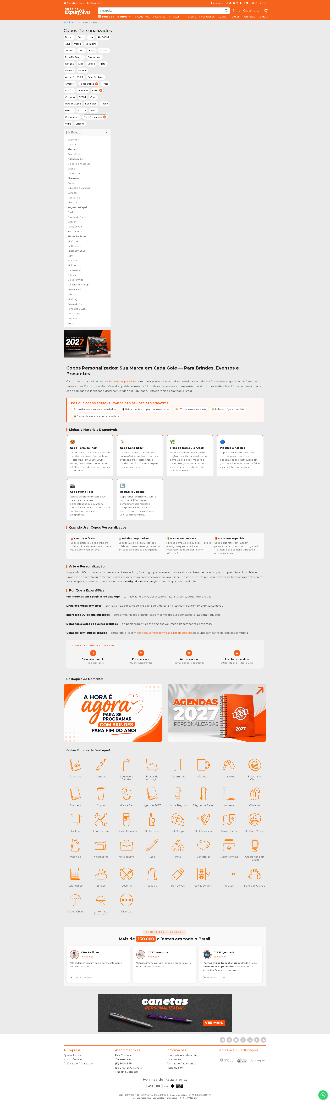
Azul (67, 44)
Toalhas (72, 212)
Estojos (72, 275)
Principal (68, 22)
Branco (69, 37)
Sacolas (72, 168)
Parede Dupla (73, 103)
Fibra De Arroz (96, 77)
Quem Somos (72, 1055)
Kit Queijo (73, 299)
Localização (173, 1059)
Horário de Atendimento (181, 1055)
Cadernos (73, 139)
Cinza (95, 90)
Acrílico (69, 90)
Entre (236, 10)
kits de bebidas (182, 632)
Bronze (82, 110)
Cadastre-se (251, 10)
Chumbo (70, 97)
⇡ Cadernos (141, 16)
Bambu (69, 110)
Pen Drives (74, 313)
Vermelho (91, 44)
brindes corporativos (122, 381)
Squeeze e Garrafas (79, 188)
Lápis (70, 255)
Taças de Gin (75, 226)
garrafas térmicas (159, 632)
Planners (72, 149)
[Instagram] (227, 3)
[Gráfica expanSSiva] (77, 11)
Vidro (68, 123)
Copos (222, 16)
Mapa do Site (174, 1067)
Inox (91, 37)
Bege (92, 50)
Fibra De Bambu (74, 57)
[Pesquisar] (226, 10)
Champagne (72, 117)
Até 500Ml (103, 37)
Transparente (86, 84)
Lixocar (72, 222)
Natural (82, 70)
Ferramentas (75, 231)
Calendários (74, 154)
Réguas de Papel (77, 207)
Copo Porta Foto (82, 491)
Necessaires (74, 270)
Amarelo (70, 84)
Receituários (206, 16)
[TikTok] (230, 3)
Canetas (72, 144)
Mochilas (72, 260)
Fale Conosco (123, 1055)
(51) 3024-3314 (124, 1063)
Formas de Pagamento (181, 1063)
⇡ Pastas (174, 16)
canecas (142, 632)
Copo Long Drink (132, 447)
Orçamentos (123, 1059)
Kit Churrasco (75, 241)
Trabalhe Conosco (126, 1071)
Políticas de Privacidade (78, 1063)
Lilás (80, 64)
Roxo (93, 110)
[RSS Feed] (241, 3)
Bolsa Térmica (75, 280)
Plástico (104, 50)
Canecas (72, 193)
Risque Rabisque (77, 236)
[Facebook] (257, 1040)
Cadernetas (74, 173)
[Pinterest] (237, 3)
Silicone (80, 123)
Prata (105, 84)
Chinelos (72, 202)
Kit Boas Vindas (76, 251)
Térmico (69, 50)
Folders (263, 16)
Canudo (69, 64)
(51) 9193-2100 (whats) (128, 1067)
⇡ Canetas (158, 16)
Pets (70, 323)
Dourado (83, 90)
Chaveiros (73, 178)
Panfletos (249, 16)
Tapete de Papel (77, 217)
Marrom (69, 70)
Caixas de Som (76, 304)
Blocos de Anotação (79, 164)
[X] (250, 1040)
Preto (81, 37)
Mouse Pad (74, 197)
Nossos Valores (73, 1059)
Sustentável (94, 57)
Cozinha (72, 318)
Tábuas (72, 294)
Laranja (91, 64)
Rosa (81, 50)
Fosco (104, 103)
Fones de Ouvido (77, 309)
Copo (93, 97)
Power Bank (74, 289)
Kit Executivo (75, 265)
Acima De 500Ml (74, 77)
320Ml (82, 97)
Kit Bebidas (74, 246)
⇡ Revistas (189, 16)
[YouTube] (234, 3)
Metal (103, 64)
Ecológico (91, 103)
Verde (77, 44)
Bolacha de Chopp (78, 284)
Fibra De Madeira (93, 117)
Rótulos (234, 16)
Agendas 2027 (75, 159)
